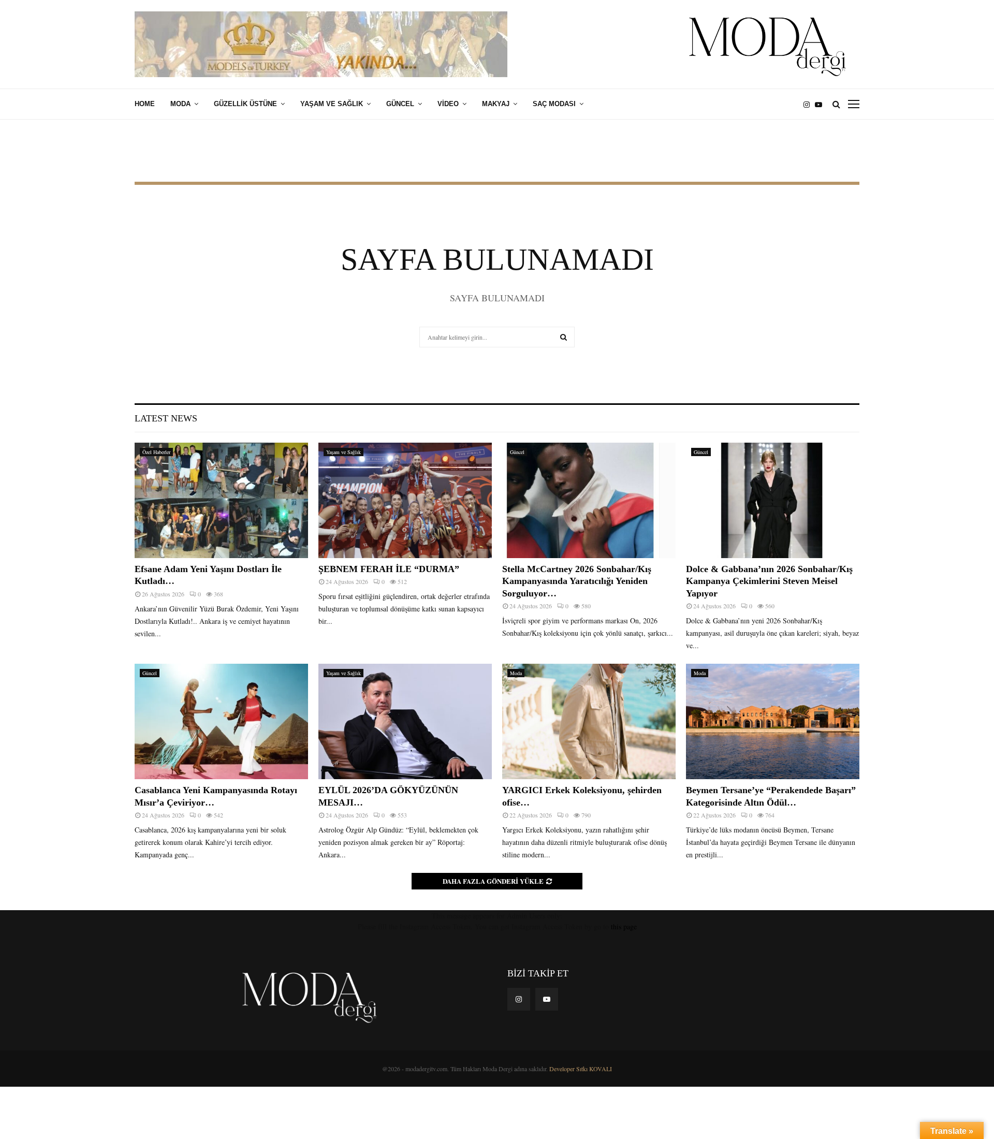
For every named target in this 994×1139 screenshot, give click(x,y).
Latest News (166, 418)
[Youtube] (821, 104)
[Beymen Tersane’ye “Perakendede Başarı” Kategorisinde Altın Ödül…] (772, 721)
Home (145, 104)
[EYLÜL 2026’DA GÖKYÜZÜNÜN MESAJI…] (405, 721)
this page (624, 926)
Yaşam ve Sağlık (331, 104)
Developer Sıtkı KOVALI (580, 1068)
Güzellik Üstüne (245, 104)
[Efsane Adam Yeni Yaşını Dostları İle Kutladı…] (221, 500)
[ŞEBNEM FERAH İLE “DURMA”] (405, 500)
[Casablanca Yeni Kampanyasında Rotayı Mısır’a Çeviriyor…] (221, 721)
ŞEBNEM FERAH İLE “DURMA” (390, 569)
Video (448, 104)
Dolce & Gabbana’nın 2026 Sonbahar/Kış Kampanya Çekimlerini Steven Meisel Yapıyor (769, 581)
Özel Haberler (156, 452)
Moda (180, 104)
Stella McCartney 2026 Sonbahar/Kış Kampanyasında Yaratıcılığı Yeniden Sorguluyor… (576, 581)
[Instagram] (809, 104)
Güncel (400, 104)
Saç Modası (554, 104)
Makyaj (495, 104)
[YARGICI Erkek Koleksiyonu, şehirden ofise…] (589, 721)
